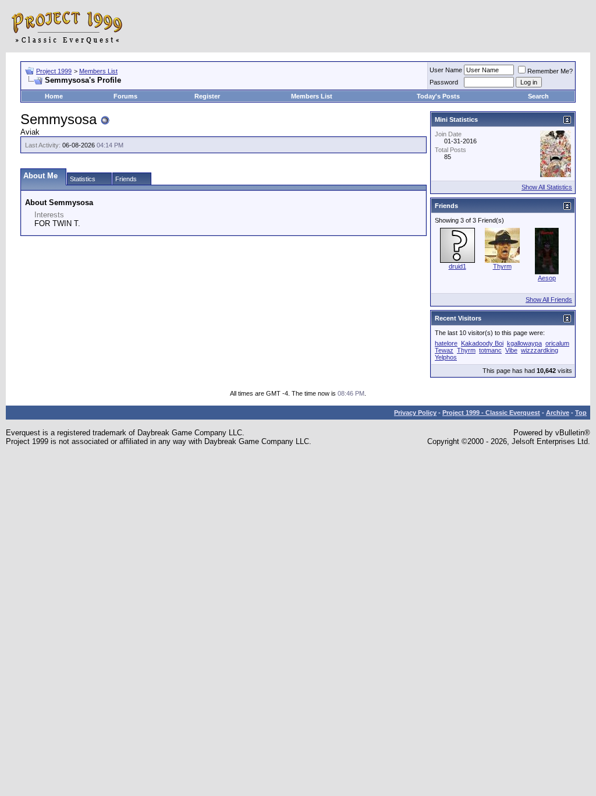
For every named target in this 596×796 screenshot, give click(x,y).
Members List (98, 71)
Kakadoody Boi (482, 343)
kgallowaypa (524, 343)
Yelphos (446, 357)
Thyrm (502, 266)
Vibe (511, 350)
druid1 (457, 266)
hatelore (446, 343)
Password (444, 82)
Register (207, 96)
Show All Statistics (547, 187)
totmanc (490, 350)
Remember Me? (550, 71)
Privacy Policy (415, 412)
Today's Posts (438, 96)
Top (581, 412)
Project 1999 (54, 71)
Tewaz (444, 350)
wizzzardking (539, 350)
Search (538, 96)
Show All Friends (549, 299)
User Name (446, 69)
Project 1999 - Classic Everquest (491, 412)
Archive (557, 412)
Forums (125, 96)
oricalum (557, 343)
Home (54, 96)
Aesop (547, 277)
